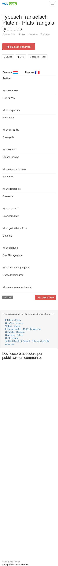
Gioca (21, 56)
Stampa (9, 56)
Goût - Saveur (11, 337)
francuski (7, 297)
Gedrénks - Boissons (15, 331)
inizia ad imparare (20, 47)
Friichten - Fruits (13, 320)
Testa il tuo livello (39, 56)
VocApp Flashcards (11, 561)
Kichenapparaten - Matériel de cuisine (23, 329)
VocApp (46, 34)
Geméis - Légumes (14, 323)
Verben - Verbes (12, 326)
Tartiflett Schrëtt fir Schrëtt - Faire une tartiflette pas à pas (27, 342)
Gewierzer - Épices (14, 334)
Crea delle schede (45, 297)
